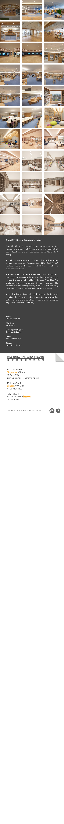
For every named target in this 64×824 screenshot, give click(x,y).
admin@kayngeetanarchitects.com (23, 378)
